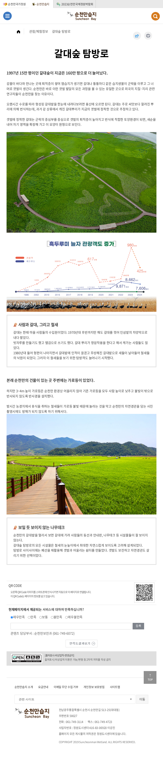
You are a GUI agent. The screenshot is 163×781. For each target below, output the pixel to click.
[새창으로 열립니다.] (81, 643)
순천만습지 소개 (24, 687)
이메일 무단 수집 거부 (66, 687)
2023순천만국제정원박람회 (77, 4)
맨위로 (150, 677)
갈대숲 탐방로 (61, 31)
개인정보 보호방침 (94, 687)
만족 (33, 616)
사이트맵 (115, 687)
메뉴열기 (7, 16)
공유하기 (137, 36)
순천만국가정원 (17, 4)
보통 (45, 616)
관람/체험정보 (38, 31)
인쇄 (148, 36)
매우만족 (19, 616)
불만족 (57, 616)
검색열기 (155, 16)
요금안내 (43, 687)
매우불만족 (75, 616)
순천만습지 (43, 4)
